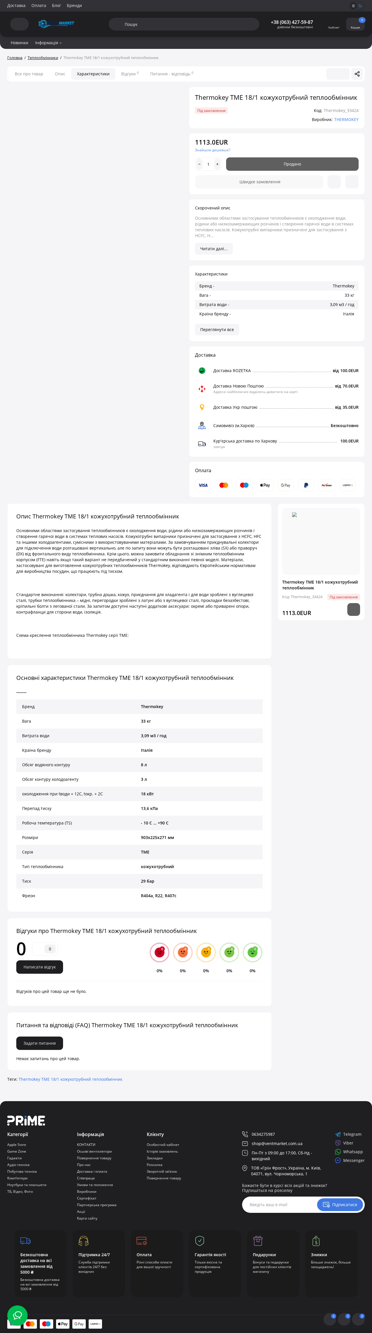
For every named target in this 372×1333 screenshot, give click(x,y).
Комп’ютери (17, 1178)
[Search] (240, 24)
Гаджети (14, 1158)
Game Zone (16, 1151)
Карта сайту (87, 1218)
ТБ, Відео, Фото (20, 1191)
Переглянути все (217, 329)
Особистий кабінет (163, 1144)
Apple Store (16, 1144)
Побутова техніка (22, 1171)
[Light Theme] (353, 6)
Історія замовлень (162, 1151)
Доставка (16, 5)
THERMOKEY (346, 119)
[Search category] (116, 24)
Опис (60, 74)
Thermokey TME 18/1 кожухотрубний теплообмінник (70, 1079)
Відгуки (130, 74)
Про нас (84, 1164)
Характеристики (93, 74)
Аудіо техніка (18, 1164)
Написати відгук (40, 967)
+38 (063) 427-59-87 (292, 22)
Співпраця (86, 1178)
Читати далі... (214, 248)
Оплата (38, 5)
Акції (81, 1211)
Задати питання (40, 1043)
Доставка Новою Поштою (238, 386)
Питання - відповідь (171, 74)
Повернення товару (94, 1158)
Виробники (86, 1191)
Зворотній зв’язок (162, 1171)
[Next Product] (344, 74)
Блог (56, 5)
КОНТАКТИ (86, 1144)
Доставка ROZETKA (232, 370)
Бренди (74, 5)
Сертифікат (86, 1198)
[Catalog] (19, 24)
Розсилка (154, 1164)
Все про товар (29, 74)
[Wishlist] (334, 182)
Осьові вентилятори (94, 1151)
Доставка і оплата (92, 1171)
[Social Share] (357, 74)
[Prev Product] (332, 74)
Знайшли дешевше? (212, 149)
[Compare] (352, 182)
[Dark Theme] (360, 6)
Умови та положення (95, 1184)
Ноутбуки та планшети (26, 1184)
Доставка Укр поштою (235, 407)
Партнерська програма (97, 1204)
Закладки (155, 1158)
